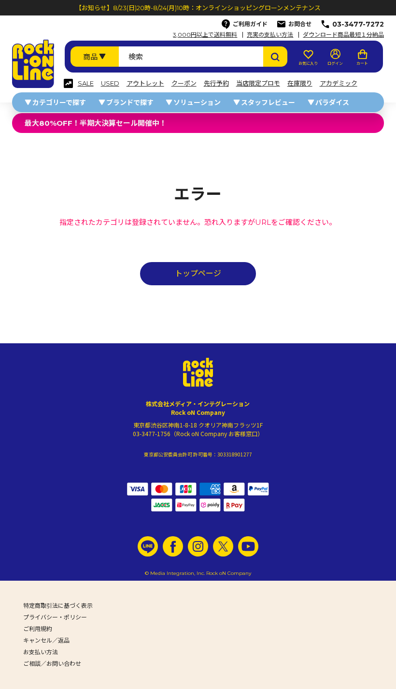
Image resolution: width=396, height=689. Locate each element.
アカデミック (338, 83)
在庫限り (299, 83)
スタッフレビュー (268, 102)
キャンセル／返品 (46, 640)
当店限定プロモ (258, 83)
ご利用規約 (37, 628)
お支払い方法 (40, 652)
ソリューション (197, 102)
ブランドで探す (130, 102)
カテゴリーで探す (59, 102)
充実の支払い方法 (270, 35)
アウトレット (145, 83)
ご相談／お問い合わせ (52, 663)
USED (110, 83)
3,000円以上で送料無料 (205, 35)
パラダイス (332, 102)
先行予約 (216, 83)
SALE (86, 83)
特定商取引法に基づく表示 (58, 605)
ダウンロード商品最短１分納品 (343, 35)
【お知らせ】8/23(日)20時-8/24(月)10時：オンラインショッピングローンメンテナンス (198, 8)
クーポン (184, 83)
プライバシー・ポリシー (55, 617)
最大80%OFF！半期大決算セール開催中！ (96, 123)
